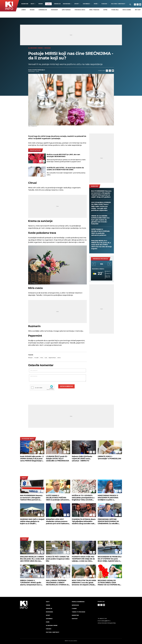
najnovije (24, 3)
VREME (40, 3)
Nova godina (127, 9)
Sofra (105, 9)
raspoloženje (52, 357)
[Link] (110, 71)
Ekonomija (66, 3)
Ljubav (23, 9)
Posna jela (114, 9)
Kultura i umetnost (118, 3)
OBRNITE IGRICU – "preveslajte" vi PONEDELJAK (109, 457)
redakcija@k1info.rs (105, 620)
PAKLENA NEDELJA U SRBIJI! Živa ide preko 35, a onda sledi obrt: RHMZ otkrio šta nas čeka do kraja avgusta (101, 245)
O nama (74, 608)
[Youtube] (140, 4)
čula (46, 357)
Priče (96, 3)
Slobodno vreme (35, 48)
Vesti (32, 3)
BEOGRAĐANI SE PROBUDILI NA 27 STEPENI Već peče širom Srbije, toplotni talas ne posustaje (109, 559)
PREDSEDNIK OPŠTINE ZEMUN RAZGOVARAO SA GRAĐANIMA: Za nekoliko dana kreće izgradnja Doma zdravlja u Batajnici (109, 521)
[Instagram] (138, 4)
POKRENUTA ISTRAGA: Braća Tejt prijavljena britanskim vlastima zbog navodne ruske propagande (83, 521)
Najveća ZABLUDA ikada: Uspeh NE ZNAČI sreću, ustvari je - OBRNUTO (82, 458)
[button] (93, 264)
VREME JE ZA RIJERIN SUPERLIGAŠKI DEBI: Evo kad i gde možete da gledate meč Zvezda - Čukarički (100, 220)
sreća (58, 357)
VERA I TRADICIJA (94, 9)
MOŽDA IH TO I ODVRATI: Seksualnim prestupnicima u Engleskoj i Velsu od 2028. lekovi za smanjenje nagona (83, 497)
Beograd (101, 264)
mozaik (36, 357)
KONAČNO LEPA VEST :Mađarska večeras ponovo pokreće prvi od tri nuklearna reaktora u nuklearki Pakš (57, 521)
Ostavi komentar (66, 386)
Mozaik (32, 9)
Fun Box (104, 3)
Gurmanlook (43, 9)
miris (41, 357)
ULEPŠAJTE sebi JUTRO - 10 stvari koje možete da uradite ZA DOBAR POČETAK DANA (65, 169)
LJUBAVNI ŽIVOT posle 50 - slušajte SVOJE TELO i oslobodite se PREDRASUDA (57, 458)
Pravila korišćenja (78, 601)
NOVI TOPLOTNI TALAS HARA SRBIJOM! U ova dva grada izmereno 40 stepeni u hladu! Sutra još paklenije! (84, 582)
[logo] (32, 618)
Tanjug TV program (78, 612)
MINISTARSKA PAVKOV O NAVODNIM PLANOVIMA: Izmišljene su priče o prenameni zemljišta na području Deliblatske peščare (109, 497)
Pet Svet (138, 9)
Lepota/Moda (66, 9)
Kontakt (75, 618)
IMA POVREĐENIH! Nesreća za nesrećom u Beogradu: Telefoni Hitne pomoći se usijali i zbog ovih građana (101, 194)
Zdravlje (57, 3)
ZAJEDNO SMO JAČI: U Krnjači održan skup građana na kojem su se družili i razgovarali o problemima (32, 521)
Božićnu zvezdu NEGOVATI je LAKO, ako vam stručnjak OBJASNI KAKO (63, 155)
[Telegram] (113, 71)
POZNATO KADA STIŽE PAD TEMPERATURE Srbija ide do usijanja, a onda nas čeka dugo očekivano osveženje (83, 559)
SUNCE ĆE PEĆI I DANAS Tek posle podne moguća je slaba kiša (57, 559)
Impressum (75, 605)
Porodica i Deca (80, 9)
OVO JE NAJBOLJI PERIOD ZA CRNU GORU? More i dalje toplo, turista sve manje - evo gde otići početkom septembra (101, 206)
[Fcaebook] (107, 71)
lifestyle (30, 357)
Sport (76, 3)
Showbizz (86, 3)
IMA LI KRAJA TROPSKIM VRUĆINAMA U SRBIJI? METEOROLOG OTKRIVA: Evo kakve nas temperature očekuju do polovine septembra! (58, 582)
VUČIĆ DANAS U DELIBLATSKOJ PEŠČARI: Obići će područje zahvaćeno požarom (100, 232)
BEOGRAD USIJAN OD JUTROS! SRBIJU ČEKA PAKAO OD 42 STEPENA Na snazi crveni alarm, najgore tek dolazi (110, 582)
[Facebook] (135, 4)
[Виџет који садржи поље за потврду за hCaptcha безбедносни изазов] (42, 387)
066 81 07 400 (103, 618)
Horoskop (54, 9)
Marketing (75, 615)
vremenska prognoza (100, 259)
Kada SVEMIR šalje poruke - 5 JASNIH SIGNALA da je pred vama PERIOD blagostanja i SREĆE (31, 458)
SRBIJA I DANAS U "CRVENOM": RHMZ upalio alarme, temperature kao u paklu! (30, 582)
